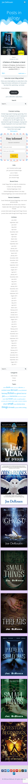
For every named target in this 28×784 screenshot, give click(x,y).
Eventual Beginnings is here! (14, 189)
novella (14, 399)
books (11, 387)
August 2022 (14, 234)
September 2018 (14, 265)
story (23, 404)
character (16, 387)
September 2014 (14, 317)
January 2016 (14, 286)
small (10, 403)
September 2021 (14, 243)
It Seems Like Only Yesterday (14, 186)
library (6, 396)
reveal (9, 401)
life (8, 396)
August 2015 (14, 296)
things (5, 407)
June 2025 (14, 225)
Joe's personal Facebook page (14, 170)
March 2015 (14, 307)
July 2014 (14, 322)
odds (18, 399)
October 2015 (14, 291)
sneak (15, 404)
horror (23, 393)
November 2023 (14, 232)
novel (10, 399)
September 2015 (14, 293)
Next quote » (14, 131)
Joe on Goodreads (14, 175)
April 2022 (14, 236)
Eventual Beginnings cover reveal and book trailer (14, 193)
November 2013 (14, 333)
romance (20, 401)
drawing (19, 390)
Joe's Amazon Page (14, 177)
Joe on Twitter (14, 173)
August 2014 (14, 319)
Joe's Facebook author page (14, 168)
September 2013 (14, 338)
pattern (23, 399)
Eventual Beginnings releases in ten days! (14, 191)
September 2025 (14, 222)
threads (11, 407)
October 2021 (14, 241)
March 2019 (14, 253)
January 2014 (14, 331)
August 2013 (14, 340)
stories (19, 404)
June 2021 (14, 246)
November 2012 (14, 357)
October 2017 (14, 267)
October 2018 (14, 262)
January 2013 (14, 352)
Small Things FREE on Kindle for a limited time (14, 184)
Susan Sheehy (4, 200)
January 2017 (14, 274)
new (7, 399)
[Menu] (24, 2)
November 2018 (14, 260)
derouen (14, 390)
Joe (15, 57)
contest (4, 390)
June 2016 (14, 279)
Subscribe (14, 92)
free (15, 393)
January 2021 (14, 248)
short (5, 404)
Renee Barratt (5, 204)
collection (20, 387)
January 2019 (14, 255)
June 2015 (14, 300)
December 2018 (14, 258)
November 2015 (14, 288)
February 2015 (14, 310)
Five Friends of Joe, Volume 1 (18, 204)
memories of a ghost (22, 396)
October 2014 (14, 314)
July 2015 (14, 298)
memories (13, 396)
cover (8, 390)
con (24, 387)
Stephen (4, 207)
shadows (25, 401)
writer (20, 407)
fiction (11, 393)
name (4, 399)
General (14, 380)
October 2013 (14, 336)
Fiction (14, 378)
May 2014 (14, 326)
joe (3, 396)
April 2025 (14, 229)
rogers (16, 401)
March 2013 (14, 348)
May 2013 (14, 343)
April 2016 (14, 284)
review (12, 401)
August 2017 (14, 269)
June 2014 (14, 324)
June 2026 (14, 220)
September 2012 (14, 359)
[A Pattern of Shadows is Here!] (14, 43)
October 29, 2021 (14, 59)
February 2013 (14, 350)
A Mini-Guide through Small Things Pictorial (16, 211)
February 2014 (14, 329)
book (8, 387)
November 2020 (14, 251)
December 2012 (14, 355)
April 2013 (14, 345)
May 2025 (14, 227)
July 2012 (14, 364)
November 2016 (14, 277)
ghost (19, 393)
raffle (7, 401)
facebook (24, 390)
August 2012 (14, 362)
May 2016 (14, 281)
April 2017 (14, 272)
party (20, 399)
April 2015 (14, 305)
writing (24, 407)
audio (4, 387)
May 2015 (14, 303)
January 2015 (14, 312)
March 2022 (14, 239)
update (16, 407)
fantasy (4, 393)
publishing (3, 401)
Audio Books (14, 375)
